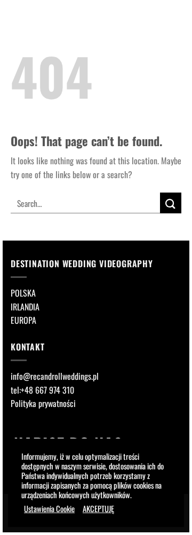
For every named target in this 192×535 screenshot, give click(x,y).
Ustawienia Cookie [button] (49, 509)
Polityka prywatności (43, 403)
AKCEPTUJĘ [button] (98, 509)
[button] (167, 14)
